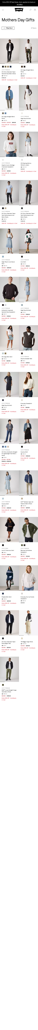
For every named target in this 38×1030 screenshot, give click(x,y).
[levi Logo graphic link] (19, 9)
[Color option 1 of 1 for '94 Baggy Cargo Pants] (22, 638)
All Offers (20, 4)
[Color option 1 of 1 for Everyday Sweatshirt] (22, 400)
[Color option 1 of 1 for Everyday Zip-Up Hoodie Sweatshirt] (22, 593)
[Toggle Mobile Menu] (3, 10)
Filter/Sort (9, 28)
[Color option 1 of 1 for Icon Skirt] (22, 256)
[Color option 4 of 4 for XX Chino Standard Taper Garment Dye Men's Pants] (10, 66)
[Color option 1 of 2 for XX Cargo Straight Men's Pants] (22, 66)
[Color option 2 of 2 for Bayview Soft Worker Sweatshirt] (24, 545)
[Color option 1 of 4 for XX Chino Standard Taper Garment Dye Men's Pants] (3, 66)
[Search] (30, 10)
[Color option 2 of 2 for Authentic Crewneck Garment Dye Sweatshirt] (5, 305)
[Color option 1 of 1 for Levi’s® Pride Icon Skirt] (3, 545)
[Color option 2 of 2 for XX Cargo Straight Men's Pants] (24, 66)
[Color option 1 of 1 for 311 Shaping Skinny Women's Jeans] (22, 160)
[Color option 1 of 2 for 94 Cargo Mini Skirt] (3, 353)
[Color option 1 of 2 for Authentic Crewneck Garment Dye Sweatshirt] (3, 305)
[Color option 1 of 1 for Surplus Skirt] (22, 446)
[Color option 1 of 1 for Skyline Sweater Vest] (22, 353)
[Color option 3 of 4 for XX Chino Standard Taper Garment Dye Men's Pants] (8, 66)
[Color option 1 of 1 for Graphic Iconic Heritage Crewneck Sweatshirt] (3, 160)
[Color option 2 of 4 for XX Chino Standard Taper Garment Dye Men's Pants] (5, 66)
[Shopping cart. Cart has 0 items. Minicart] (35, 10)
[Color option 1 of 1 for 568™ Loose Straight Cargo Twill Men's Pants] (3, 685)
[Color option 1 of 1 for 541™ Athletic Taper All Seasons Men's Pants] (22, 498)
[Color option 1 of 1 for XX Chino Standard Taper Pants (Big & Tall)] (3, 638)
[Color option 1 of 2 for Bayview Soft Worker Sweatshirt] (22, 545)
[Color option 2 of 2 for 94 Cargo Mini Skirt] (5, 353)
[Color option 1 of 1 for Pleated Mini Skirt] (3, 593)
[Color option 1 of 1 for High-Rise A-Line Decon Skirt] (3, 256)
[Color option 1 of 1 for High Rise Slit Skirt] (22, 113)
